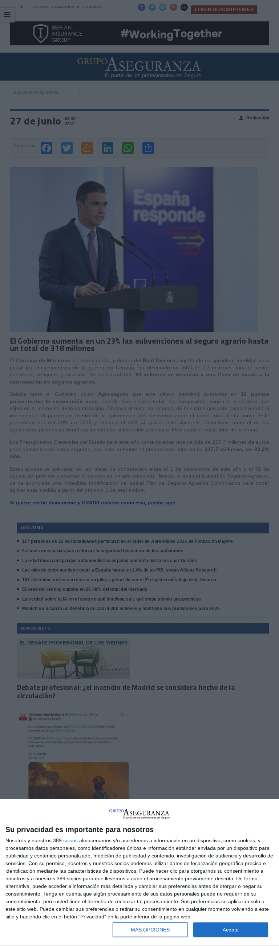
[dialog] (139, 872)
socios (70, 840)
